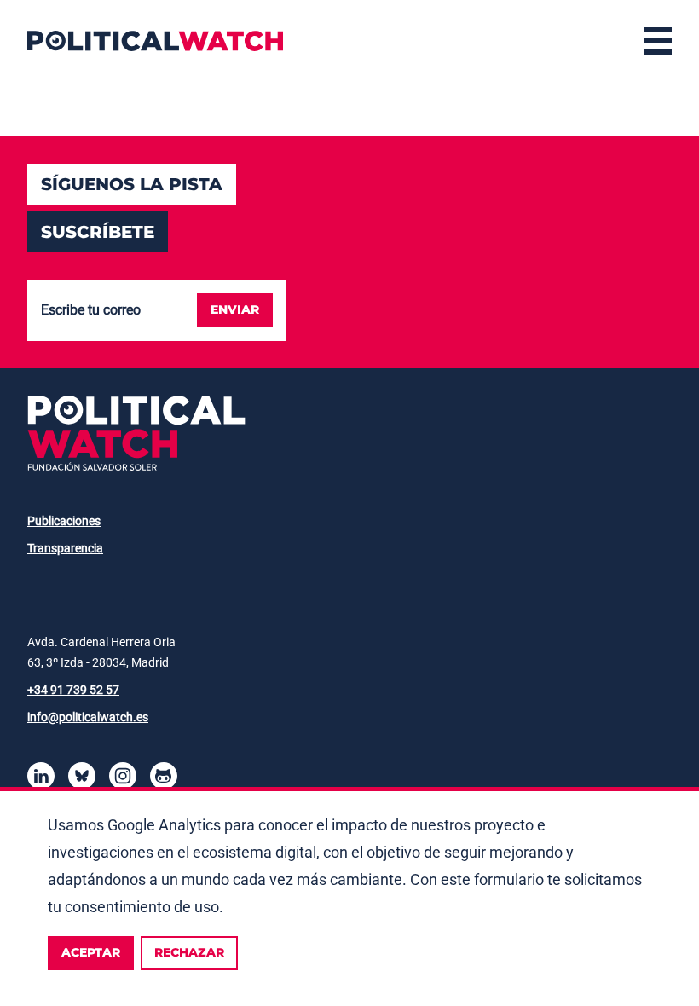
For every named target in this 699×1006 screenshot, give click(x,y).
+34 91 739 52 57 (73, 690)
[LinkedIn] (40, 779)
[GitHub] (163, 779)
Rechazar (189, 952)
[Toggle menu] (658, 41)
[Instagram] (122, 779)
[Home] (155, 41)
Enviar (235, 309)
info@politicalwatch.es (87, 717)
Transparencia (65, 548)
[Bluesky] (81, 779)
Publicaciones (64, 521)
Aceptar (90, 952)
